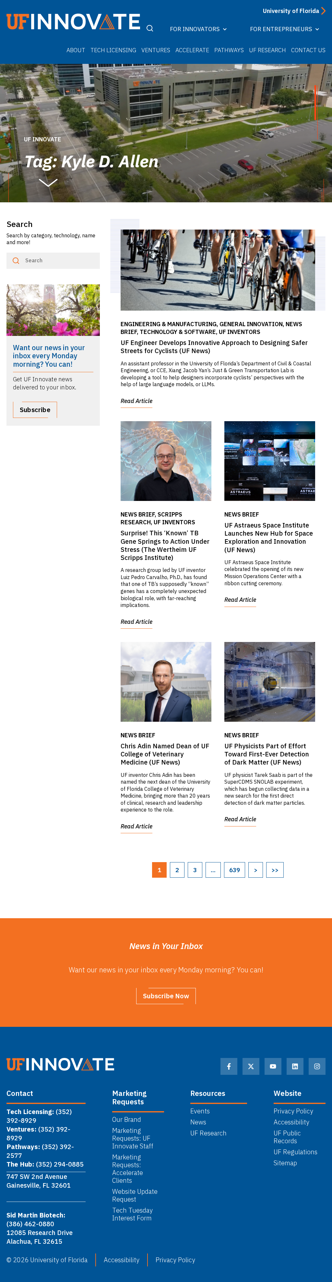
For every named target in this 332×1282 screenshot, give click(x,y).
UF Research (267, 50)
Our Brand (126, 1119)
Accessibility (291, 1122)
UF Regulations (295, 1152)
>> (275, 870)
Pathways (229, 50)
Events (200, 1111)
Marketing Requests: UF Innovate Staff (132, 1138)
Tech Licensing (113, 50)
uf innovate (42, 139)
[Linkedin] (295, 1066)
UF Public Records (287, 1137)
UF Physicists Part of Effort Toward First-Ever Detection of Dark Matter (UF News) (266, 754)
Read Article (136, 401)
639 (234, 870)
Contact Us (308, 50)
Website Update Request (135, 1195)
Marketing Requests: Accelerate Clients (127, 1168)
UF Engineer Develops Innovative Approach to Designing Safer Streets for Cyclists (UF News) (214, 346)
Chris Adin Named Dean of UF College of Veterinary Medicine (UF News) (165, 754)
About (75, 50)
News (198, 1122)
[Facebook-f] (228, 1066)
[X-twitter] (251, 1066)
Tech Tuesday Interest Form (133, 1214)
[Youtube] (273, 1066)
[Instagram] (317, 1066)
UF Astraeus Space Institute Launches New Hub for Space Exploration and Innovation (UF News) (268, 537)
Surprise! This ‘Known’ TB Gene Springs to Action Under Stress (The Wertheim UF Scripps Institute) (165, 545)
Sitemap (285, 1163)
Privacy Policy (293, 1111)
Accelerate (192, 50)
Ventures (155, 50)
